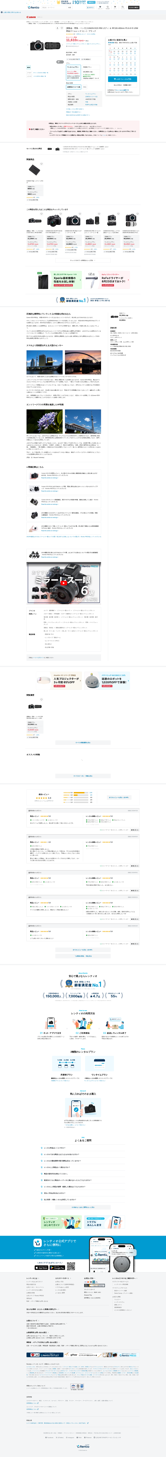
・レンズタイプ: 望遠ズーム (52, 637)
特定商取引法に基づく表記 (50, 1433)
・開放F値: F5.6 (49, 634)
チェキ (71, 1368)
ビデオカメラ (116, 1366)
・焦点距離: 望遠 (49, 647)
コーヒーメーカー (89, 1372)
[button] (57, 28)
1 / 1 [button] (61, 62)
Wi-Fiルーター (64, 1370)
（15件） (114, 249)
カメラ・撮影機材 (49, 610)
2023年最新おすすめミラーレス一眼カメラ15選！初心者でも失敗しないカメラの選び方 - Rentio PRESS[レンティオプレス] (64, 536)
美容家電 (61, 1372)
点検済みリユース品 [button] (91, 96)
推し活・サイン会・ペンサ (52, 631)
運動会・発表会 (48, 627)
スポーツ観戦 (48, 614)
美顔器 (54, 1372)
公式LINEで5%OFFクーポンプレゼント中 (108, 1437)
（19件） (37, 735)
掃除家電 (32, 1372)
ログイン (91, 7)
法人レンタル (133, 1368)
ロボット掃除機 (113, 1370)
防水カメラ (131, 1366)
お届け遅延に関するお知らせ (12, 12)
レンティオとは (32, 1278)
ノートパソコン (35, 1370)
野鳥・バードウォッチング (52, 622)
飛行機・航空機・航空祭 (51, 617)
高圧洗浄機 (129, 1372)
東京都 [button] (112, 42)
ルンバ (104, 1370)
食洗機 (73, 1372)
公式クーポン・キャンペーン (35, 1287)
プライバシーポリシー (69, 1433)
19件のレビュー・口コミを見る (85, 34)
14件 (90, 792)
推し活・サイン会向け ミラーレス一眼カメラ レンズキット (80, 631)
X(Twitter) (60, 1437)
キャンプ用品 (80, 1375)
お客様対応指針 (117, 1433)
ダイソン (120, 1370)
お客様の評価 (31, 1293)
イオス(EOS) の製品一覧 (39, 76)
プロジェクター (77, 1370)
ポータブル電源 (88, 1375)
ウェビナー (117, 1299)
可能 (86, 102)
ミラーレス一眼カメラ (63, 610)
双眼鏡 (54, 1368)
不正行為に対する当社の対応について (103, 1433)
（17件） (76, 247)
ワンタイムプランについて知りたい (95, 1080)
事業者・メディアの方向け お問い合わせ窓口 (42, 1342)
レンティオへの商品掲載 (121, 1284)
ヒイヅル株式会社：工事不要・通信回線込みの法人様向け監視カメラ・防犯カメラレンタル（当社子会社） (56, 1423)
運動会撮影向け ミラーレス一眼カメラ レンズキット (71, 627)
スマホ (70, 1370)
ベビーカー (41, 1375)
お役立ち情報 (116, 1297)
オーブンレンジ (80, 1372)
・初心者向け (48, 644)
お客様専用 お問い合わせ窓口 (37, 1332)
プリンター (48, 1370)
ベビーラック (49, 1375)
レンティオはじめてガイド (35, 1281)
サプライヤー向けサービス (120, 1281)
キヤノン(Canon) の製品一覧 (40, 72)
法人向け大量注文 (133, 7)
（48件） (37, 249)
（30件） (56, 249)
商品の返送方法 (31, 1284)
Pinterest (88, 1437)
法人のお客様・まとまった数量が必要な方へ (42, 1309)
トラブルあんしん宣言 (62, 1287)
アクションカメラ (98, 1366)
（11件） (133, 249)
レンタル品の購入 (60, 1290)
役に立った (135, 830)
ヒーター (124, 1372)
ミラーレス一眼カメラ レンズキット (84, 610)
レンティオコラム (119, 1302)
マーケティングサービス (119, 1288)
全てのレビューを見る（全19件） (119, 797)
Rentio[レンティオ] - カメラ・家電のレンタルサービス (43, 1364)
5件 (91, 795)
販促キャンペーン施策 (120, 1290)
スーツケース (96, 1375)
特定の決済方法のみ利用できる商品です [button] (77, 115)
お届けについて (32, 1320)
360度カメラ (88, 1366)
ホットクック (68, 1372)
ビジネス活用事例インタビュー (123, 1310)
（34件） (95, 249)
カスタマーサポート (62, 1278)
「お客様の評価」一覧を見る (83, 956)
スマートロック (107, 1368)
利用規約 (60, 1433)
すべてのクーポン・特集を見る (83, 776)
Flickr (80, 1437)
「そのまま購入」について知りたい (75, 1125)
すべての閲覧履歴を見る (83, 742)
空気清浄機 (84, 1370)
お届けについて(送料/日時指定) (64, 1284)
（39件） (37, 197)
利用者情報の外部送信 (81, 1433)
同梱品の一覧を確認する (73, 112)
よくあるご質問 (60, 1293)
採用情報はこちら (32, 1403)
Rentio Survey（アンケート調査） (124, 1293)
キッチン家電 (99, 1372)
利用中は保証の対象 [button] (91, 104)
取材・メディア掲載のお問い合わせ (37, 1301)
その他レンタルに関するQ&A (74, 109)
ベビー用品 (57, 1375)
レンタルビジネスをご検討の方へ (123, 1278)
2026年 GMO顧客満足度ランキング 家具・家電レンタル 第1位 (83, 988)
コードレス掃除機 (133, 1370)
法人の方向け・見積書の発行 (122, 85)
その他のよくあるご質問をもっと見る (83, 1207)
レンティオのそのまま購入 (35, 1290)
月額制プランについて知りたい (60, 1080)
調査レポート (118, 1305)
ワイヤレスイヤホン (98, 1368)
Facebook (50, 1437)
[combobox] (57, 7)
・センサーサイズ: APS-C (51, 641)
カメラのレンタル (31, 1366)
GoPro (82, 1366)
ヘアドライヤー (48, 1372)
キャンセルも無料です (122, 90)
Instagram (71, 1437)
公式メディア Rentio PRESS (35, 1295)
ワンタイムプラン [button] (90, 94)
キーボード (54, 1370)
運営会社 (29, 1298)
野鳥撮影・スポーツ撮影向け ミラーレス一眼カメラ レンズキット (74, 614)
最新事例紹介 (118, 1307)
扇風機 (119, 1372)
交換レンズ (77, 1366)
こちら (104, 135)
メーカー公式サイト (38, 657)
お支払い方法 (59, 1281)
